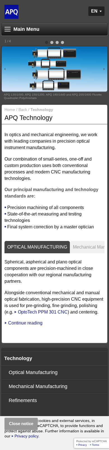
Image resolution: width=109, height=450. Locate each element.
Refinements (23, 400)
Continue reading (25, 323)
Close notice (21, 423)
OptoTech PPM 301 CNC (43, 312)
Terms (95, 445)
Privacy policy (26, 436)
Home (9, 110)
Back (22, 110)
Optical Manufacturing (37, 247)
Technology (18, 358)
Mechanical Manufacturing (38, 386)
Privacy (82, 445)
